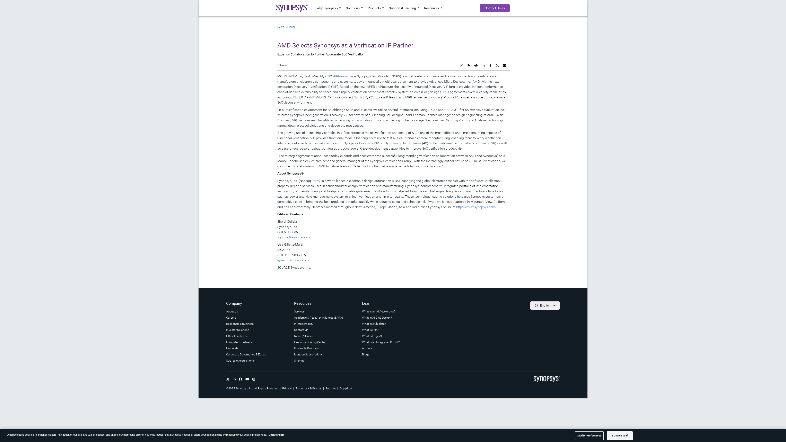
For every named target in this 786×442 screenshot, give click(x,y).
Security (330, 388)
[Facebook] (240, 379)
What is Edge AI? (372, 336)
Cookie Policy (277, 434)
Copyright (346, 388)
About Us (232, 311)
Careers (231, 317)
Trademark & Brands (309, 388)
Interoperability (303, 323)
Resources (431, 8)
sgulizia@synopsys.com (295, 237)
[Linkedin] (234, 379)
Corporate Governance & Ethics (246, 354)
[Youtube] (247, 379)
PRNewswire (343, 76)
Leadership (233, 348)
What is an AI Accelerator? (378, 311)
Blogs (365, 354)
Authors (367, 348)
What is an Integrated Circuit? (381, 342)
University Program (306, 348)
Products (374, 8)
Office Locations (236, 336)
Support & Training (402, 8)
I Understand (620, 435)
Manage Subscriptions (308, 354)
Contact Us (301, 330)
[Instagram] (253, 379)
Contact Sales (495, 8)
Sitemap (299, 360)
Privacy (287, 388)
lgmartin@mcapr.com (293, 260)
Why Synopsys (327, 8)
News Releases (286, 26)
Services (299, 311)
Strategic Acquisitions (240, 360)
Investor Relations (237, 330)
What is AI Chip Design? (377, 317)
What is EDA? (370, 330)
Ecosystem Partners (239, 342)
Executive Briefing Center (310, 342)
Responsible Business (240, 323)
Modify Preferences (589, 435)
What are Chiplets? (374, 323)
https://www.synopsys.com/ (476, 207)
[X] (227, 379)
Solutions (353, 8)
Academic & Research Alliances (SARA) (318, 317)
